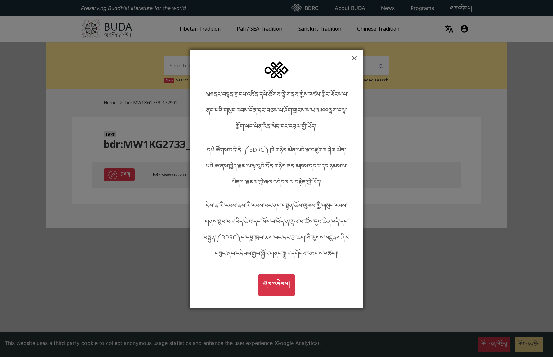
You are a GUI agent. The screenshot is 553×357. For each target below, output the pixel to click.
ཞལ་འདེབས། (279, 283)
